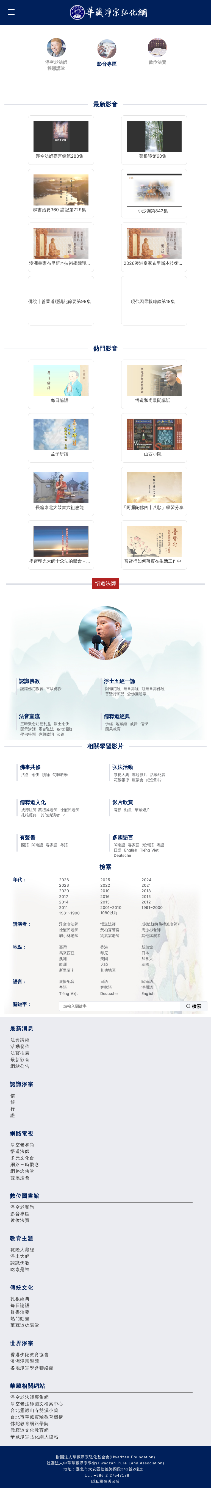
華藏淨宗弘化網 (109, 12)
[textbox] (119, 1006)
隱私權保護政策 (105, 1481)
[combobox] (133, 1006)
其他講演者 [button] (50, 815)
